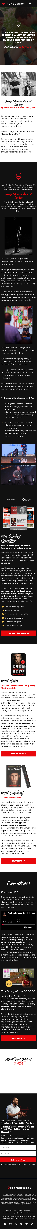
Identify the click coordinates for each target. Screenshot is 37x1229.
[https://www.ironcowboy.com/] (13, 3)
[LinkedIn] (21, 1223)
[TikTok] (32, 1223)
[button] (30, 3)
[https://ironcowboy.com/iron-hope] (18, 664)
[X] (15, 1223)
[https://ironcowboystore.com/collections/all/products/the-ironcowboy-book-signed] (18, 777)
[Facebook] (5, 1223)
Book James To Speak (28, 1216)
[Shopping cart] (34, 4)
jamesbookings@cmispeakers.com (13, 1218)
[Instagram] (10, 1223)
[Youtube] (26, 1223)
